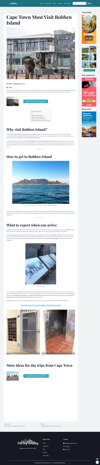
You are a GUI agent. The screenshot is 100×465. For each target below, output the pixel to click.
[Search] (85, 3)
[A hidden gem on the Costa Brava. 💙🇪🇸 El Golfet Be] (85, 64)
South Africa (52, 90)
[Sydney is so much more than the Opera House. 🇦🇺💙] (92, 57)
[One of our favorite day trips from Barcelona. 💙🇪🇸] (92, 64)
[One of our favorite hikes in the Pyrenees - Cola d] (85, 57)
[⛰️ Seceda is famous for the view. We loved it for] (85, 49)
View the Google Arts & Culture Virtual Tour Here (41, 305)
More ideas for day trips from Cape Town (41, 120)
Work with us (67, 3)
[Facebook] (88, 3)
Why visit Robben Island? (37, 115)
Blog (54, 3)
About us (60, 3)
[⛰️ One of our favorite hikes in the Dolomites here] (92, 49)
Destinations (48, 3)
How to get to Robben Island (38, 117)
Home (41, 3)
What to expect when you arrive (39, 118)
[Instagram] (90, 3)
